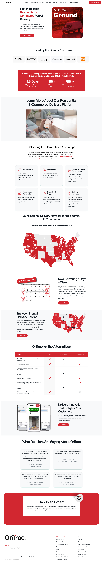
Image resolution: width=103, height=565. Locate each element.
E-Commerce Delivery (61, 537)
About (57, 549)
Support (26, 2)
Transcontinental (60, 539)
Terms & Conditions (60, 554)
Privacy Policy (8, 557)
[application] (51, 123)
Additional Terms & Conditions (63, 557)
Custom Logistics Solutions (84, 544)
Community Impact (63, 2)
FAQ (79, 542)
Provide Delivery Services (51, 2)
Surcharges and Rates (61, 559)
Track (94, 2)
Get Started (63, 424)
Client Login (81, 549)
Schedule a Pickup (82, 552)
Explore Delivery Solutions (37, 2)
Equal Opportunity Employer (20, 557)
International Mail (82, 547)
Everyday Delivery (60, 542)
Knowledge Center (74, 2)
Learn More (63, 302)
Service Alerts (81, 557)
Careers (58, 547)
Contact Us (32, 557)
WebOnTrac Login (82, 554)
